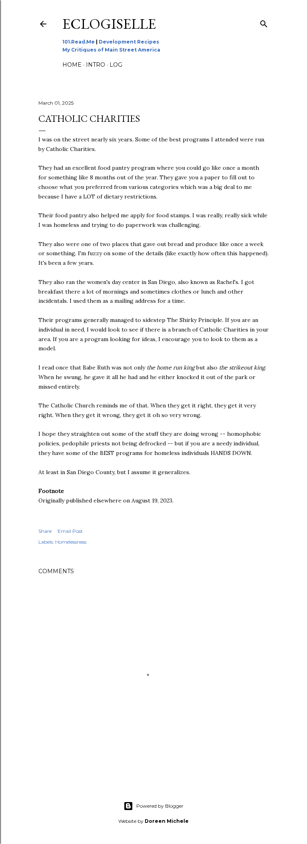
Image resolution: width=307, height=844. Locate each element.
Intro (95, 64)
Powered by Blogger (159, 806)
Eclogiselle (109, 23)
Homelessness (70, 542)
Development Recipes (129, 42)
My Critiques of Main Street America (111, 50)
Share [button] (45, 531)
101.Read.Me (78, 42)
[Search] (264, 22)
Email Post (70, 531)
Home (72, 64)
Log (116, 64)
